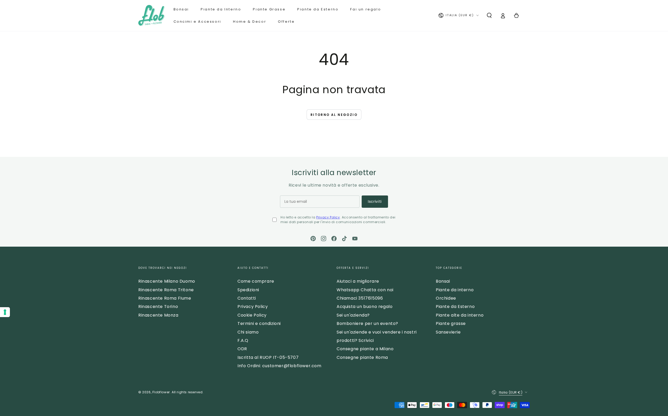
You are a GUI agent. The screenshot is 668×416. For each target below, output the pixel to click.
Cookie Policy (252, 315)
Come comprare (255, 281)
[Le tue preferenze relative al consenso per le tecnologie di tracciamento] (5, 312)
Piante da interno (455, 290)
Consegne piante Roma (362, 357)
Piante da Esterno (455, 307)
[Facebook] (334, 238)
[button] (489, 15)
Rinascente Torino (158, 307)
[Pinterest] (313, 238)
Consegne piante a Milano (365, 349)
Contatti (246, 298)
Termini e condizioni (259, 323)
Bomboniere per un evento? (367, 323)
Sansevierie (448, 332)
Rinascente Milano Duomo (166, 281)
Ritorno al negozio (334, 114)
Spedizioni (248, 290)
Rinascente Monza (158, 315)
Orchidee (446, 298)
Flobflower (161, 392)
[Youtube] (354, 238)
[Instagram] (323, 238)
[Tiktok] (344, 238)
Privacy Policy (328, 217)
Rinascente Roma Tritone (166, 290)
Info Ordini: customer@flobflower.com (279, 366)
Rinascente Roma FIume (164, 298)
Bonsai (443, 281)
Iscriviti (375, 201)
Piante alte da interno (460, 315)
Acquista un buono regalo (364, 307)
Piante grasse (451, 323)
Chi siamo (248, 332)
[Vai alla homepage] (151, 15)
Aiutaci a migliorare (358, 281)
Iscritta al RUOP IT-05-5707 (268, 357)
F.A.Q (242, 340)
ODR (242, 349)
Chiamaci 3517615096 (360, 298)
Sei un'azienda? (353, 315)
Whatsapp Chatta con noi (365, 290)
